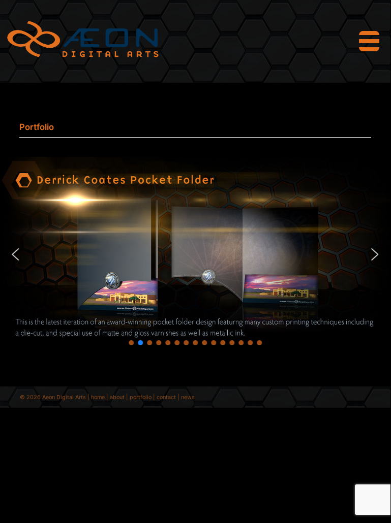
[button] (16, 254)
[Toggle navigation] (369, 41)
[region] (195, 254)
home (98, 397)
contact (166, 397)
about (117, 397)
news (188, 397)
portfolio (141, 397)
